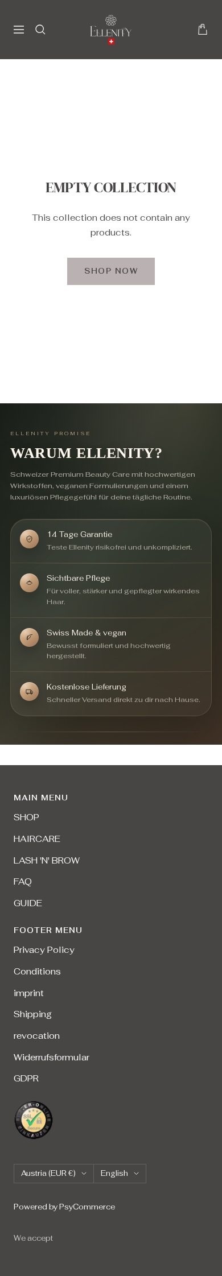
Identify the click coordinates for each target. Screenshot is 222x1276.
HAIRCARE (37, 838)
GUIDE (28, 903)
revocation (37, 1035)
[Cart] (202, 29)
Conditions (37, 971)
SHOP (26, 817)
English (114, 1173)
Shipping (33, 1014)
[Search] (40, 29)
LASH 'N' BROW (47, 860)
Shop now (111, 271)
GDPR (26, 1078)
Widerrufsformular (51, 1057)
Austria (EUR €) (48, 1173)
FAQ (23, 881)
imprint (29, 993)
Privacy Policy (44, 949)
